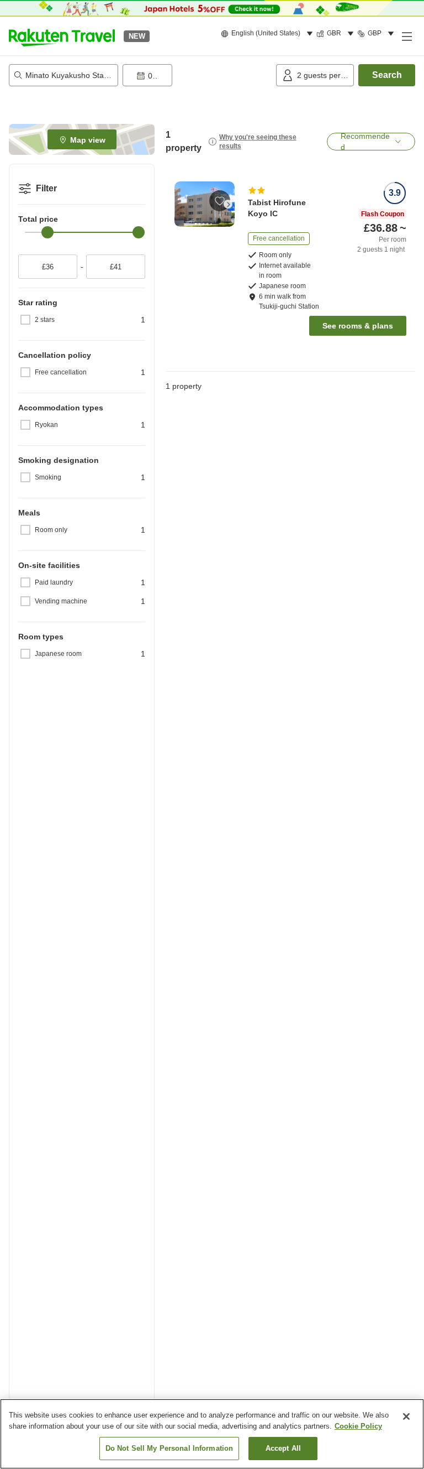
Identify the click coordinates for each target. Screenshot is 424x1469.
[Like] (219, 200)
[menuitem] (268, 33)
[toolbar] (197, 75)
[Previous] (181, 204)
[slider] (47, 232)
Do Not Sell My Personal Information (169, 1448)
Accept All (283, 1448)
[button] (62, 35)
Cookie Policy (358, 1426)
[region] (212, 1434)
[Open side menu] (406, 36)
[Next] (228, 204)
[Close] (406, 1416)
